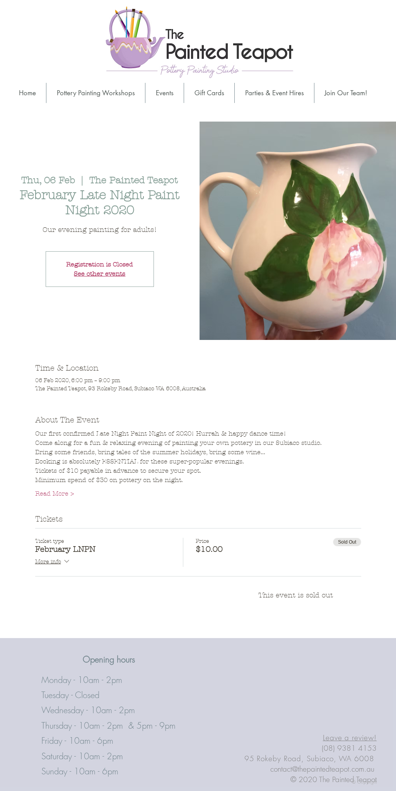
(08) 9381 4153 (349, 748)
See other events (99, 273)
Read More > (54, 493)
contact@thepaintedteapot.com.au (322, 769)
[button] (274, 93)
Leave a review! (350, 738)
